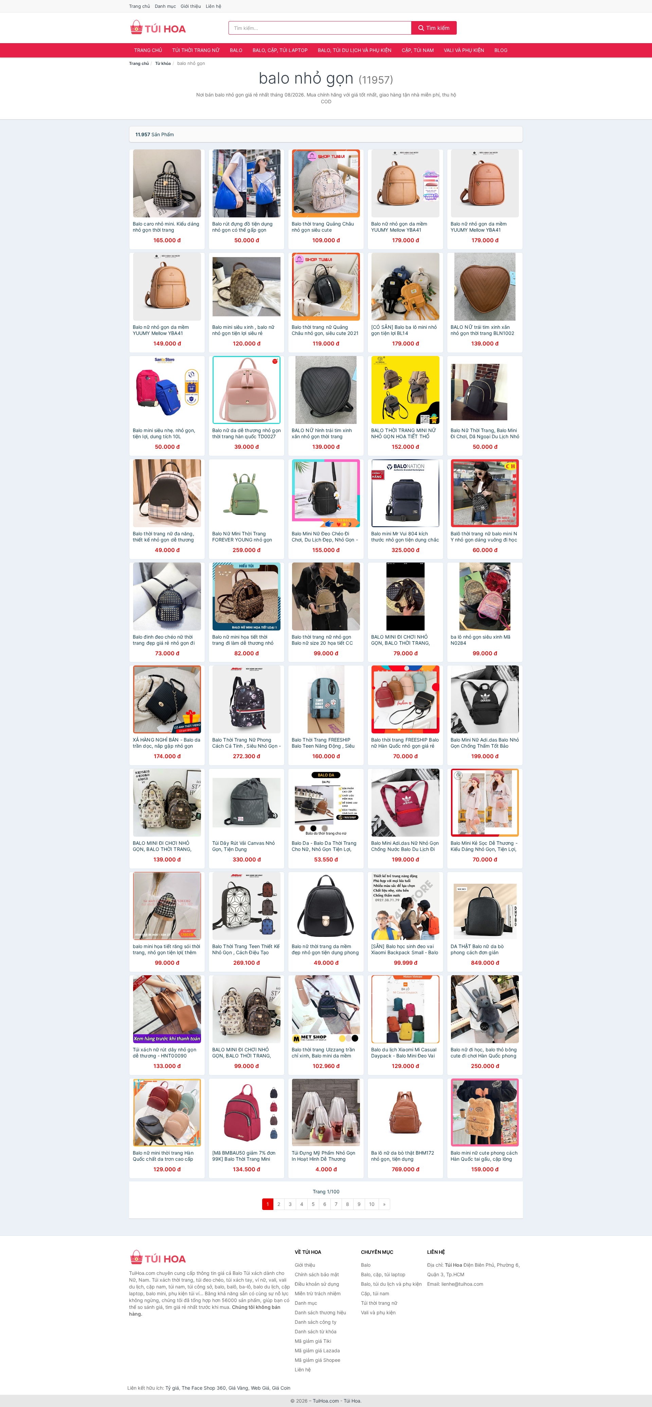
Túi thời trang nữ (196, 50)
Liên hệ (213, 6)
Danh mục (165, 6)
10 (372, 1204)
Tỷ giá (172, 1388)
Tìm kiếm (437, 27)
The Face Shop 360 (204, 1388)
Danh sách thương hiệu (320, 1312)
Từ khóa (163, 63)
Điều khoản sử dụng (317, 1284)
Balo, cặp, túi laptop (280, 50)
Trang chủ (139, 6)
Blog (500, 50)
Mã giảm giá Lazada (317, 1350)
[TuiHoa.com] (158, 27)
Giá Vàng (238, 1388)
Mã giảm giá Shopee (317, 1360)
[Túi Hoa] (163, 1257)
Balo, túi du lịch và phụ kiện (355, 50)
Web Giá (260, 1388)
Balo (236, 50)
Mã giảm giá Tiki (313, 1341)
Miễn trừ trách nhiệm (318, 1293)
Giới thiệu (191, 6)
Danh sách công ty (316, 1322)
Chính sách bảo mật (317, 1274)
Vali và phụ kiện (464, 50)
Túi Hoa (352, 1401)
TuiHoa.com (326, 1401)
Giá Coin (281, 1388)
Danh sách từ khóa (316, 1331)
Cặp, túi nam (418, 50)
